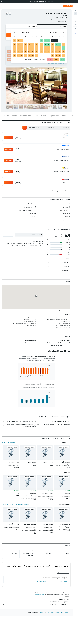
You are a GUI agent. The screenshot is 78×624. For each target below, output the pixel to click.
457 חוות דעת (57, 17)
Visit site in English (33, 1)
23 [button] (52, 51)
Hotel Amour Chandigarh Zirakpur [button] (29, 525)
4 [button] (45, 40)
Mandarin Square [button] (14, 461)
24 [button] (49, 51)
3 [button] (14, 40)
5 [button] (41, 40)
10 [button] (49, 44)
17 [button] (48, 48)
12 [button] (41, 44)
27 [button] (63, 55)
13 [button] (63, 48)
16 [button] (52, 48)
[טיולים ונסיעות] (75, 28)
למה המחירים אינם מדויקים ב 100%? (59, 604)
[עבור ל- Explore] (75, 21)
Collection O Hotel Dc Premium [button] (11, 492)
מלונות (62, 612)
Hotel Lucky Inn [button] (32, 462)
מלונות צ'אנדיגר (41, 612)
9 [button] (52, 44)
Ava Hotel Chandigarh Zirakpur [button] (62, 461)
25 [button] (45, 51)
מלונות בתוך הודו (49, 612)
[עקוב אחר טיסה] (75, 24)
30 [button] (52, 55)
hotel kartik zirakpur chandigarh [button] (31, 492)
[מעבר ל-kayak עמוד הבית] (68, 6)
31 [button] (14, 55)
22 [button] (56, 51)
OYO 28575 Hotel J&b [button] (64, 524)
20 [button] (63, 51)
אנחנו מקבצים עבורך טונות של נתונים (59, 602)
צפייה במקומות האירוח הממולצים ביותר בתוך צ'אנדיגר (15, 504)
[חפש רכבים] (75, 16)
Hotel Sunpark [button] (49, 461)
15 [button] (56, 48)
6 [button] (63, 44)
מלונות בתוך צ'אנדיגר (41, 581)
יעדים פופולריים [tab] (52, 572)
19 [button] (41, 48)
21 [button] (59, 51)
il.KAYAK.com (67, 612)
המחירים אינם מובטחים (39, 594)
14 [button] (59, 48)
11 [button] (45, 44)
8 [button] (56, 44)
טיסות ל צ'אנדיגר (63, 581)
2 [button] (52, 40)
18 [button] (45, 48)
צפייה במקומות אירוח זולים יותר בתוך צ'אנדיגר (13, 472)
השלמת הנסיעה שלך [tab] (63, 572)
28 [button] (59, 55)
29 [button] (56, 55)
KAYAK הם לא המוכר (63, 599)
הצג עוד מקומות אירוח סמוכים (9, 442)
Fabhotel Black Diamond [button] (47, 492)
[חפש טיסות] (75, 10)
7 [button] (59, 44)
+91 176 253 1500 (62, 21)
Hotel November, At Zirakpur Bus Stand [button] (63, 492)
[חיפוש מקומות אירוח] (75, 13)
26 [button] (41, 51)
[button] (1, 1)
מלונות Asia (56, 612)
